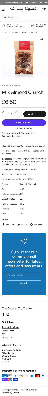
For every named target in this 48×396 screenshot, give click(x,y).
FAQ (4, 334)
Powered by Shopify (10, 392)
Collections (14, 32)
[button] (5, 114)
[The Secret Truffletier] (23, 9)
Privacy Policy (8, 330)
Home (4, 32)
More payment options (24, 128)
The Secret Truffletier (27, 390)
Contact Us (7, 337)
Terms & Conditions (10, 327)
